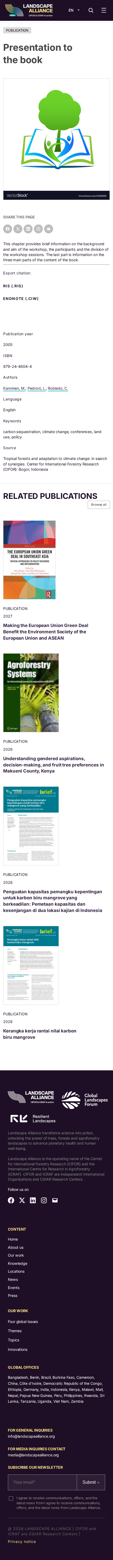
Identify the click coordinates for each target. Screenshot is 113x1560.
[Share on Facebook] (7, 228)
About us (15, 1247)
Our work (16, 1255)
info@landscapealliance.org (31, 1436)
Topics (13, 1340)
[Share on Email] (48, 228)
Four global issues (23, 1321)
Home (13, 1239)
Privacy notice (22, 1541)
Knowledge (17, 1263)
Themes (14, 1330)
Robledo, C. (58, 388)
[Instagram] (38, 228)
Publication (17, 30)
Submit (90, 1482)
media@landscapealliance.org (33, 1455)
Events (13, 1287)
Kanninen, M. (14, 388)
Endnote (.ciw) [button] (21, 299)
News (13, 1279)
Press (12, 1295)
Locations (16, 1271)
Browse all (98, 504)
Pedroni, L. (37, 388)
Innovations (17, 1349)
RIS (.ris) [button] (13, 286)
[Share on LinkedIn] (28, 228)
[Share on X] (17, 228)
